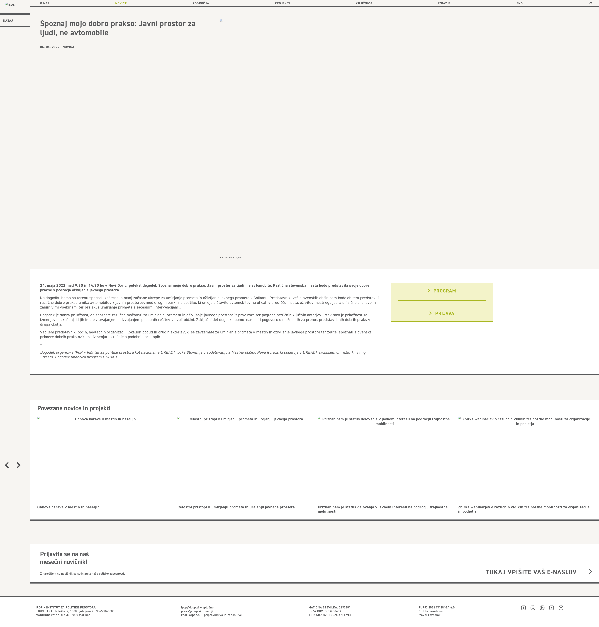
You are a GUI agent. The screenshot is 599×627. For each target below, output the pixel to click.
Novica (68, 47)
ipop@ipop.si (190, 607)
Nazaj (8, 21)
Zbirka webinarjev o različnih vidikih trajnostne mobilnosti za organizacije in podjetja (524, 509)
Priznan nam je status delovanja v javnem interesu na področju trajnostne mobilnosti (383, 509)
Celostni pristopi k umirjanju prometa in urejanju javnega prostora (236, 507)
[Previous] (7, 465)
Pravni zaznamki (429, 615)
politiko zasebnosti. (112, 573)
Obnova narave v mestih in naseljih (68, 507)
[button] (590, 3)
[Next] (19, 465)
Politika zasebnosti (431, 611)
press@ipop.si (191, 611)
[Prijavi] (590, 571)
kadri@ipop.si (191, 615)
